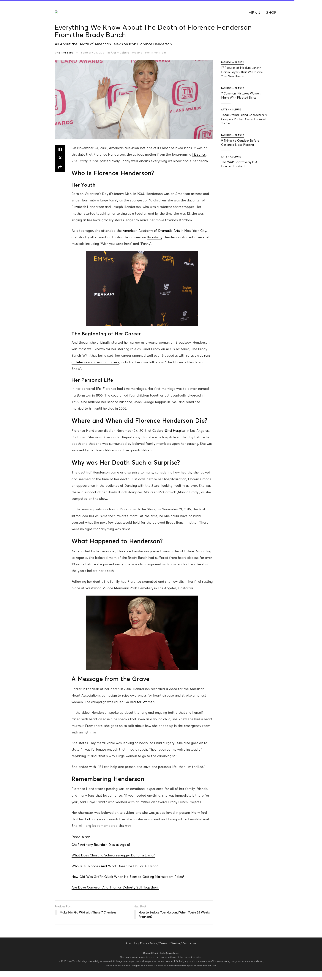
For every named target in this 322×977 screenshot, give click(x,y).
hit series (199, 154)
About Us (132, 943)
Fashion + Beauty (232, 62)
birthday (92, 819)
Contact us (189, 943)
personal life (91, 389)
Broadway (154, 237)
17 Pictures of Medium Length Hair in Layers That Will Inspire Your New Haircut (242, 72)
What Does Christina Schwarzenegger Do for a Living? (113, 855)
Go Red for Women (139, 702)
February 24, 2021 (93, 52)
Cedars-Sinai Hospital (169, 431)
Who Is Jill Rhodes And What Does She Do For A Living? (115, 866)
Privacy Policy (148, 943)
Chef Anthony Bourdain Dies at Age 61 (101, 845)
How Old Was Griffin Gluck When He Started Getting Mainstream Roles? (128, 877)
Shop (271, 12)
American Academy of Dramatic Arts (151, 231)
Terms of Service (169, 943)
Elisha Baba (66, 52)
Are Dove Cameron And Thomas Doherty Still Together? (115, 887)
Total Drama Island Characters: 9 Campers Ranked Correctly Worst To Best (244, 119)
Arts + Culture (120, 52)
